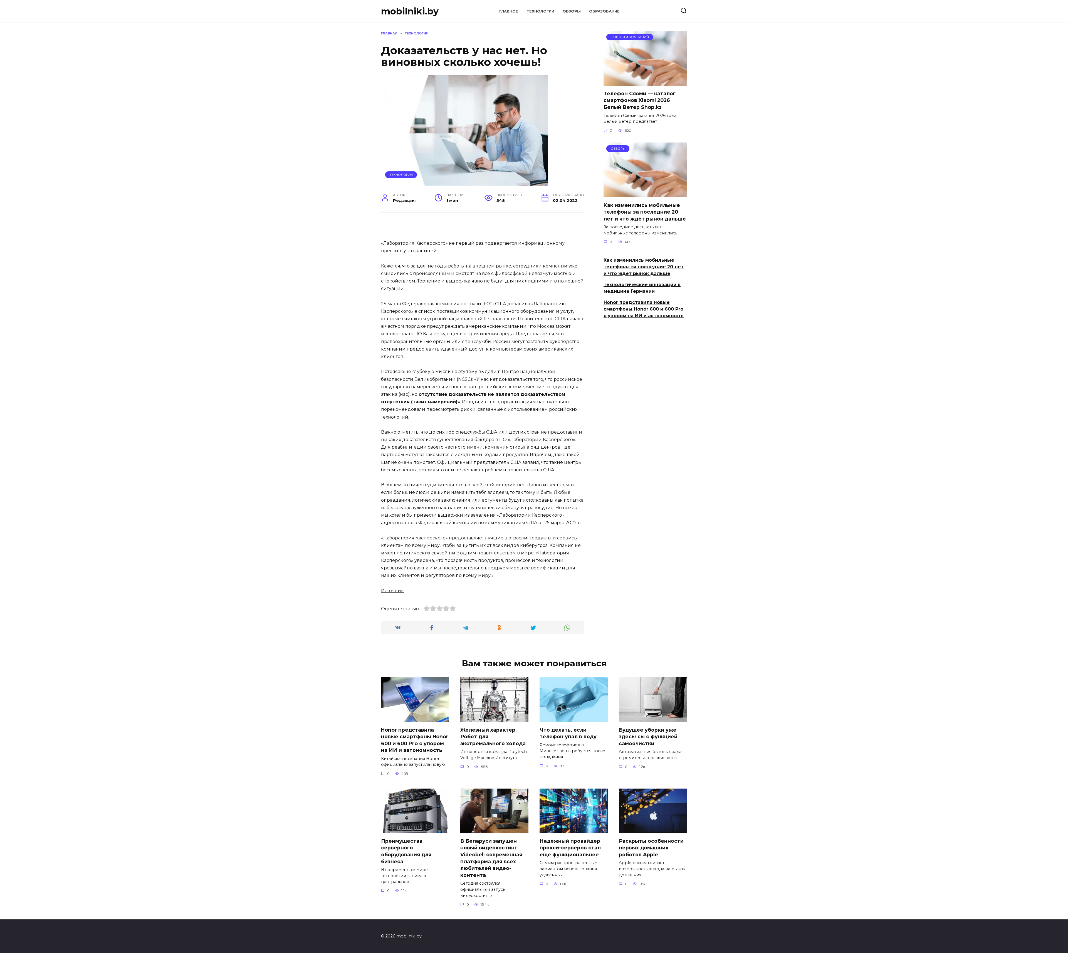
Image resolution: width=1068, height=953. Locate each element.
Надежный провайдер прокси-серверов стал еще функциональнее (570, 847)
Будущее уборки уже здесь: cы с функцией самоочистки (648, 736)
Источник (392, 590)
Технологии (540, 11)
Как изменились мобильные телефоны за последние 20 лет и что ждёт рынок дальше (645, 211)
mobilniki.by (410, 11)
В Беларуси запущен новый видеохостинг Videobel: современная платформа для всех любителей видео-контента (491, 858)
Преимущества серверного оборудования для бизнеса (406, 851)
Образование (604, 11)
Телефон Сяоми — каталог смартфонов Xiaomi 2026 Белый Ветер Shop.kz (640, 100)
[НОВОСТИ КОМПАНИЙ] (645, 82)
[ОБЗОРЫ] (645, 193)
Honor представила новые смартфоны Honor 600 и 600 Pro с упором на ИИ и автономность (644, 309)
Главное (508, 11)
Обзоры (572, 11)
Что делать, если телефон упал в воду (568, 733)
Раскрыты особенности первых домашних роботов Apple (651, 847)
